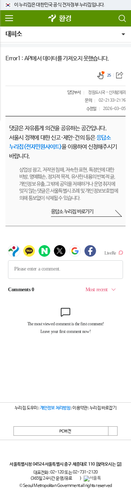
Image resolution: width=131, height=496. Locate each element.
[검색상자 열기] (121, 18)
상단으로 (113, 431)
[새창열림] (52, 19)
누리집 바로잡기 (103, 408)
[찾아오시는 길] (109, 464)
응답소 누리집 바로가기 (72, 212)
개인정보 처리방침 (55, 408)
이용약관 (79, 408)
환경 (65, 19)
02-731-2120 (85, 472)
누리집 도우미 (26, 408)
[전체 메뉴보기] (9, 18)
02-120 (57, 472)
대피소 (13, 34)
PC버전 (65, 431)
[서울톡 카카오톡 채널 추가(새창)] (92, 478)
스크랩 (120, 75)
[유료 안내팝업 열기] (76, 478)
